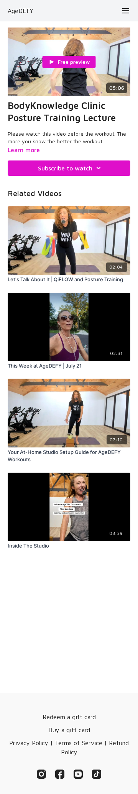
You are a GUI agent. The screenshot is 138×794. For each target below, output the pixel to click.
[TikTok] (96, 774)
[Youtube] (78, 774)
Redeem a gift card (69, 716)
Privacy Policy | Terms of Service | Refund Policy (69, 747)
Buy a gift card (69, 729)
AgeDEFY (20, 10)
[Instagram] (41, 774)
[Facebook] (59, 774)
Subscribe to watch (65, 168)
